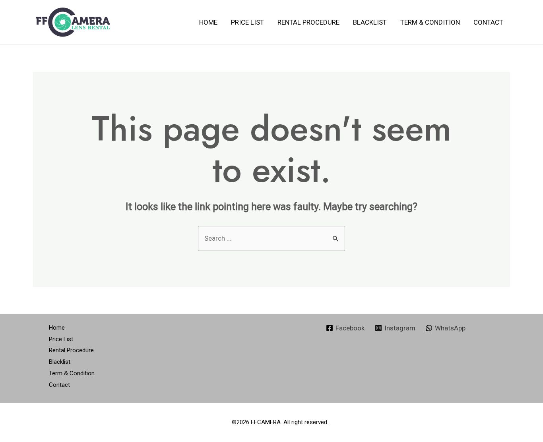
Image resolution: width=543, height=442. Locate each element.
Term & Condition (430, 22)
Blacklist (370, 22)
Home (208, 22)
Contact (488, 22)
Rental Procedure (308, 22)
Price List (247, 22)
